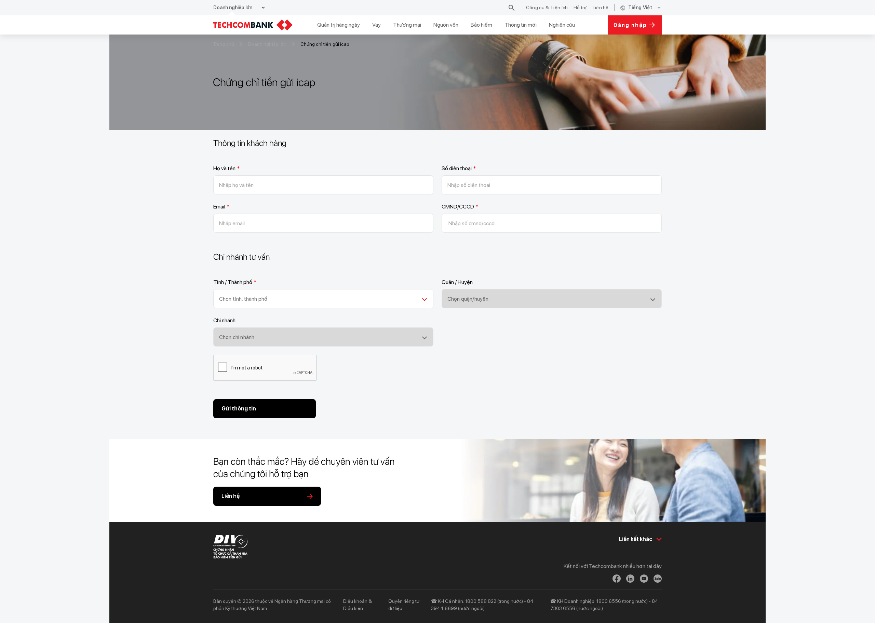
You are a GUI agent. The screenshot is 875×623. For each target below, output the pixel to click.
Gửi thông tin (238, 408)
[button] (323, 298)
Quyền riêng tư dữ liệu (403, 604)
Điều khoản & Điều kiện (357, 604)
